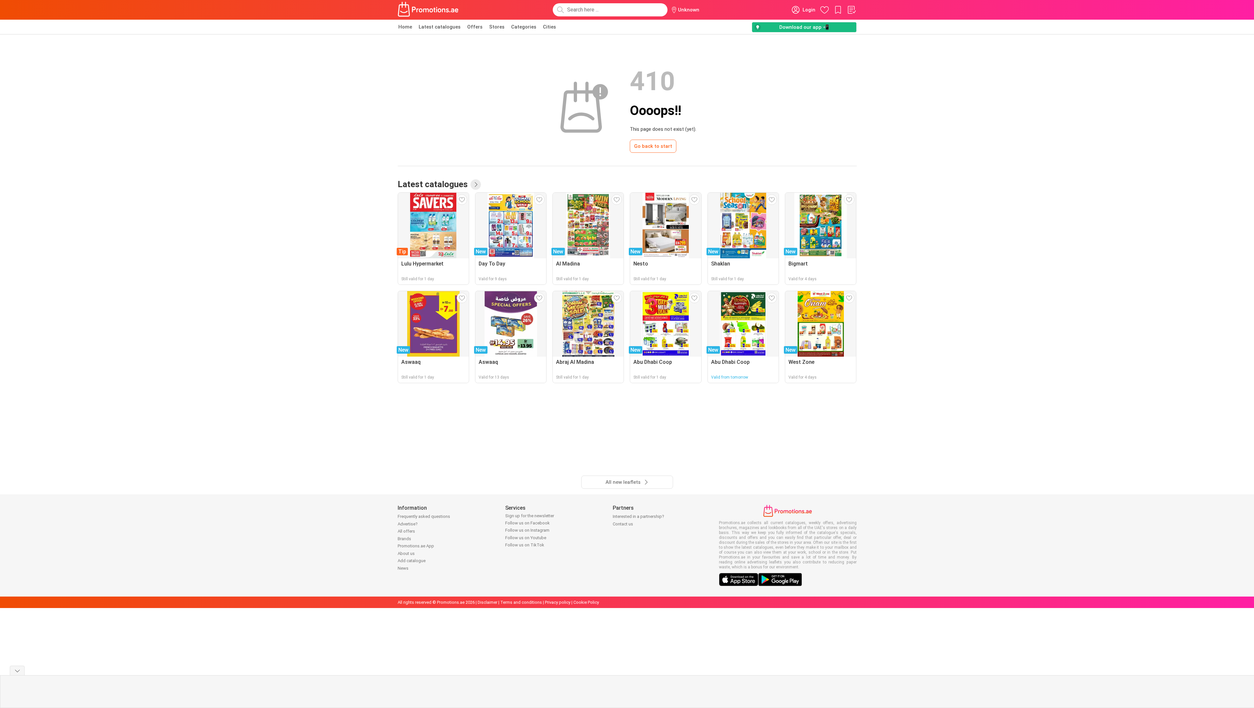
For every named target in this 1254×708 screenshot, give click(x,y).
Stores (497, 27)
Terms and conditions (521, 602)
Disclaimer (487, 602)
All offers (406, 531)
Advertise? (408, 523)
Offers (475, 27)
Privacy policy (557, 602)
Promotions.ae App (416, 545)
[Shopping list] (851, 10)
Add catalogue (412, 560)
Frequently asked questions (424, 516)
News (403, 568)
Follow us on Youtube (525, 537)
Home (405, 27)
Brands (404, 538)
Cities (549, 27)
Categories (523, 27)
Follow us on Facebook (527, 523)
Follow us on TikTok (524, 544)
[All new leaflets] (475, 184)
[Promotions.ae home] (428, 10)
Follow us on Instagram (527, 530)
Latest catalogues (440, 27)
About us (406, 553)
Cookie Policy (586, 602)
